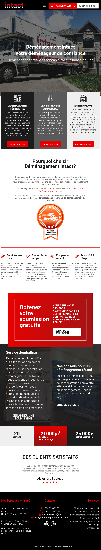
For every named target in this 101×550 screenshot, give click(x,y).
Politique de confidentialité (62, 547)
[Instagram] (53, 523)
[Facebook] (46, 523)
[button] (44, 6)
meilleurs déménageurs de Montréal (60, 189)
